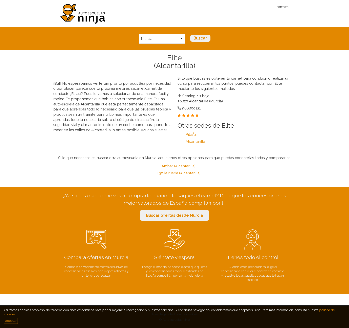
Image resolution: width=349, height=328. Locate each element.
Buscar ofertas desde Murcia (174, 215)
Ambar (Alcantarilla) (179, 166)
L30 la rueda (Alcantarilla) (179, 173)
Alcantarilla (195, 141)
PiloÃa (191, 134)
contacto (283, 7)
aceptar (11, 321)
